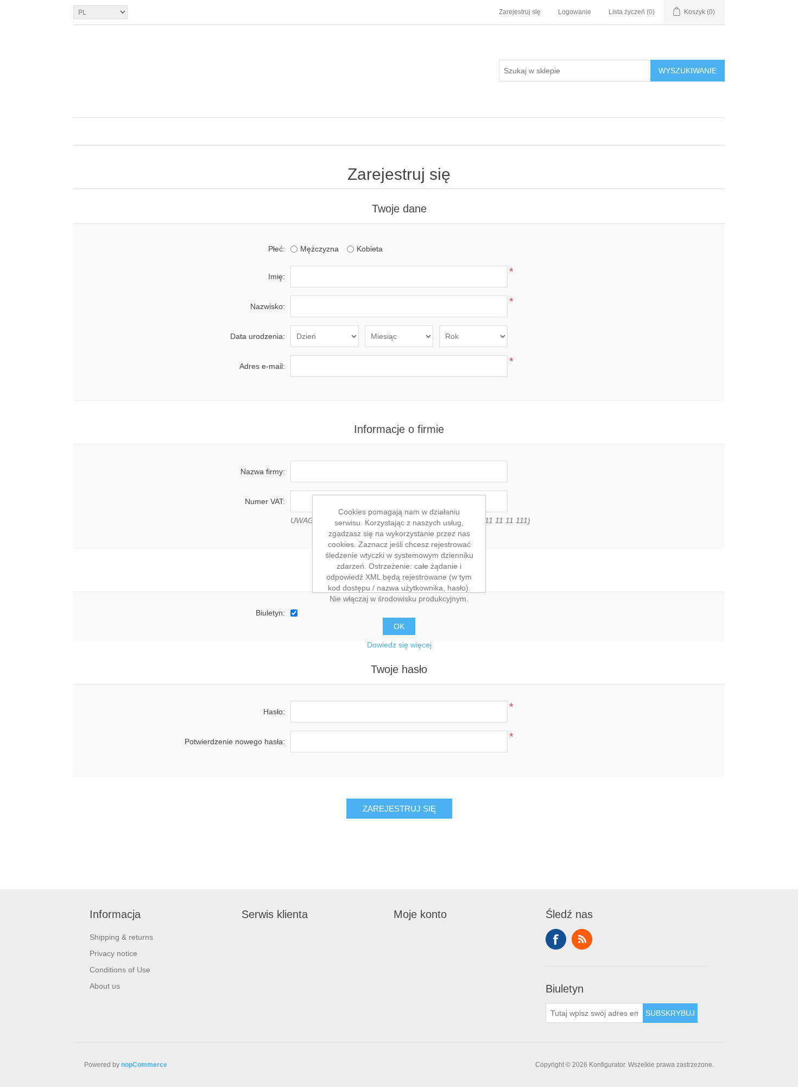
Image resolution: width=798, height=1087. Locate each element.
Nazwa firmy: (262, 471)
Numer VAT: (265, 501)
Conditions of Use (120, 969)
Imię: (276, 276)
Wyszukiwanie (687, 70)
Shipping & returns (121, 937)
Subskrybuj (670, 1013)
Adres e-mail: (262, 366)
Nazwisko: (267, 306)
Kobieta (370, 248)
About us (105, 986)
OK (399, 626)
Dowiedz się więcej (399, 644)
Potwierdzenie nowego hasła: (235, 741)
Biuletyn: (270, 612)
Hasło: (274, 711)
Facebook (556, 939)
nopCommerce (144, 1065)
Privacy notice (113, 953)
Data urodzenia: (257, 336)
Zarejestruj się (520, 12)
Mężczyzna (319, 248)
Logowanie (574, 12)
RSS (582, 939)
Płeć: (276, 248)
